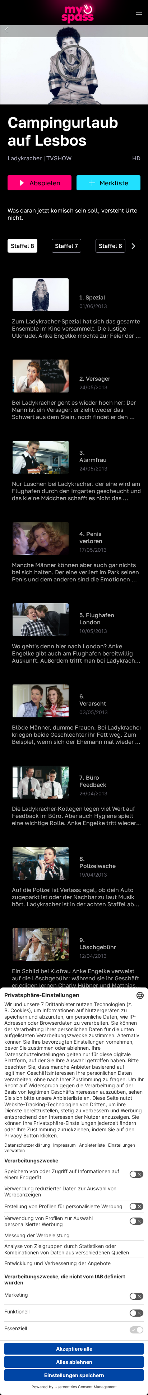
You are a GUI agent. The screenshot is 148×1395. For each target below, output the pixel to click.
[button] (6, 30)
